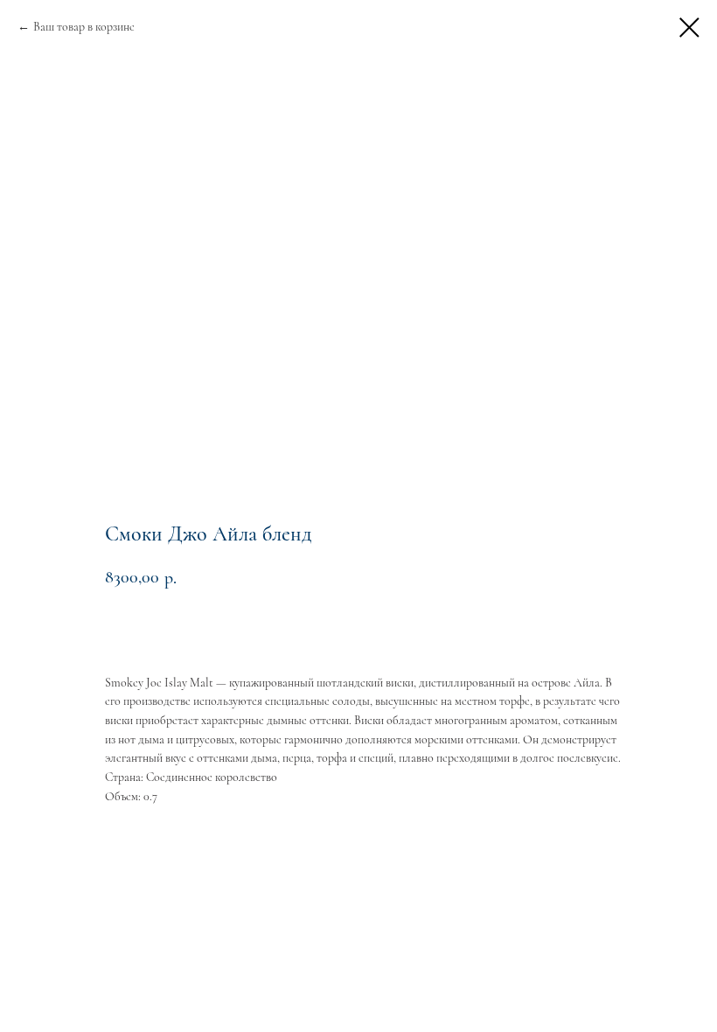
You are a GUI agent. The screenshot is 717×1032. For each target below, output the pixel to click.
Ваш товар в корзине (84, 26)
